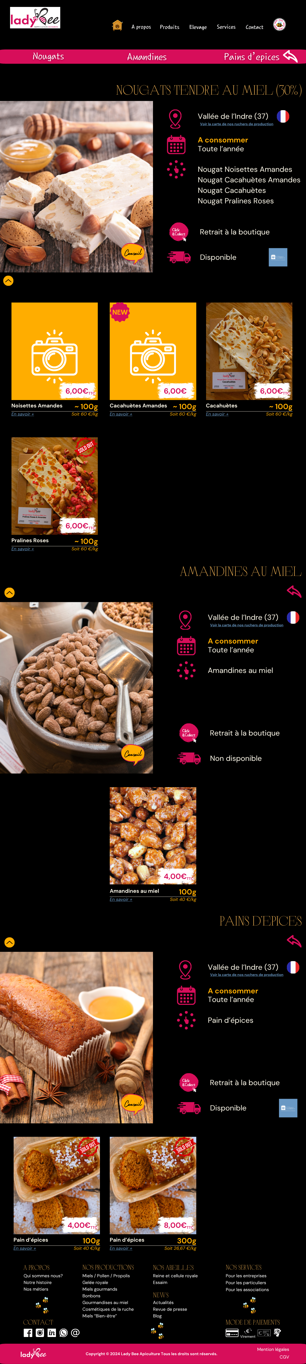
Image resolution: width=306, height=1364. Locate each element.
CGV (284, 1357)
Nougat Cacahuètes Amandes (249, 180)
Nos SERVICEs (243, 1267)
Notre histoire (38, 1282)
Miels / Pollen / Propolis (106, 1276)
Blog (157, 1316)
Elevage (198, 27)
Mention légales (273, 1349)
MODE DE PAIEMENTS (253, 1322)
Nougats (48, 55)
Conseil (133, 252)
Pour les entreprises (246, 1276)
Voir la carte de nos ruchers (224, 124)
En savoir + (22, 414)
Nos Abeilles (173, 1267)
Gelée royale (95, 1282)
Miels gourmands (99, 1289)
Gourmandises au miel (105, 1302)
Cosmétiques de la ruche (108, 1309)
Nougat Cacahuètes (232, 190)
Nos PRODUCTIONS (108, 1267)
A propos (141, 27)
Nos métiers (36, 1289)
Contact (255, 27)
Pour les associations (247, 1290)
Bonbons (91, 1296)
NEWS (161, 1294)
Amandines (147, 56)
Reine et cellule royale (175, 1276)
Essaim (160, 1282)
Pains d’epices (251, 56)
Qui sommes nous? (43, 1276)
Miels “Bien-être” (99, 1316)
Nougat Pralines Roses (236, 201)
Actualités (163, 1302)
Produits (169, 27)
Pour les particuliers (246, 1283)
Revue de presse (170, 1309)
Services (226, 27)
